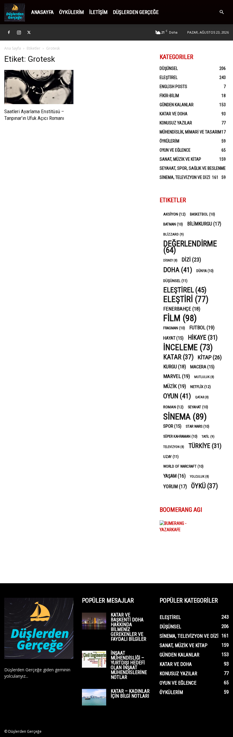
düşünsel (175, 280)
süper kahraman (180, 436)
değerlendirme (190, 247)
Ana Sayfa (12, 48)
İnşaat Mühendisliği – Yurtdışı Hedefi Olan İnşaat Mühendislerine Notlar (129, 665)
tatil (208, 436)
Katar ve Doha (173, 113)
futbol (201, 327)
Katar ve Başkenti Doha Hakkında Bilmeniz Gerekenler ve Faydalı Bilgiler (128, 627)
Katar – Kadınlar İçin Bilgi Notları (130, 693)
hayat (173, 338)
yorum (175, 486)
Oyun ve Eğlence (175, 150)
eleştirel (185, 290)
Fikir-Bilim (169, 95)
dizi (191, 259)
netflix (200, 386)
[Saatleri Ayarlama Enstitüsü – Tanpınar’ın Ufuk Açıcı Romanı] (38, 87)
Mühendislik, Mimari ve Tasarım (190, 132)
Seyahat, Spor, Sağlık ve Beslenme (193, 168)
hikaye (203, 337)
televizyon (173, 447)
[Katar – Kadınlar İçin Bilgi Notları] (94, 697)
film (180, 318)
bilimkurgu (204, 224)
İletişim (98, 12)
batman (173, 224)
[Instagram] (18, 32)
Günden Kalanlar (177, 104)
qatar (202, 397)
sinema (185, 416)
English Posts (173, 86)
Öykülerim (71, 12)
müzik (174, 386)
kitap (210, 357)
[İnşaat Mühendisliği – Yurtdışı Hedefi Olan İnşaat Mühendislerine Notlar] (94, 659)
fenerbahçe (181, 309)
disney (170, 260)
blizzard (173, 234)
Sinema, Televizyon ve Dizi (185, 177)
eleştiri (185, 299)
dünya (205, 271)
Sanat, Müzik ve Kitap (180, 159)
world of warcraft (183, 466)
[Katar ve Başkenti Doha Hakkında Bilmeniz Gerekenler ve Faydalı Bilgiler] (94, 621)
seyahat (198, 407)
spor (172, 426)
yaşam (174, 476)
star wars (197, 426)
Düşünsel (169, 68)
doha (177, 270)
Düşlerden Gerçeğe (136, 12)
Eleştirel (168, 77)
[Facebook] (8, 32)
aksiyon (174, 214)
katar (178, 357)
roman (173, 406)
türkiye (204, 446)
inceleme (188, 347)
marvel (176, 376)
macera (202, 367)
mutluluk (204, 377)
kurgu (174, 367)
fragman (174, 328)
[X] (28, 32)
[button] (221, 12)
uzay (171, 456)
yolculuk (199, 477)
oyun (177, 396)
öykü (204, 486)
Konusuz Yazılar (176, 122)
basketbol (202, 214)
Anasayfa (42, 12)
